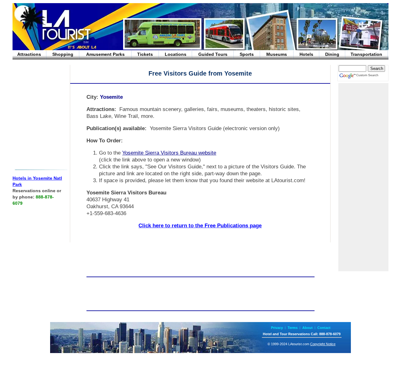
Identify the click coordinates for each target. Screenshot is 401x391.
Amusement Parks (105, 54)
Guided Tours (212, 54)
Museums (276, 54)
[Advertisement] (38, 117)
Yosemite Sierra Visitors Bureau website (169, 153)
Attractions (29, 54)
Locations (175, 54)
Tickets (145, 54)
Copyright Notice (323, 344)
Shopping (62, 54)
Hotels (306, 54)
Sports (247, 54)
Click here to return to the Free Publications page (200, 226)
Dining (332, 54)
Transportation (366, 54)
